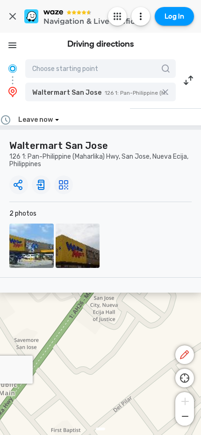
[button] (100, 92)
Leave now (35, 120)
